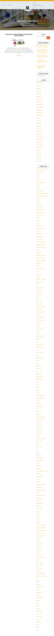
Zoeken (43, 34)
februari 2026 (40, 99)
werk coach (40, 616)
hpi (38, 349)
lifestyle (39, 414)
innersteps (40, 365)
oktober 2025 (40, 109)
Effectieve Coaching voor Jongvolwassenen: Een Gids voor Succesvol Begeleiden (43, 51)
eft (38, 298)
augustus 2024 (40, 147)
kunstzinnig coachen (41, 398)
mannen (39, 422)
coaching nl (40, 266)
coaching (39, 252)
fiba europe (40, 322)
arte (38, 177)
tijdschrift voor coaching (42, 576)
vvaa (38, 603)
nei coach (39, 446)
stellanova (39, 549)
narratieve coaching (41, 438)
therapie (39, 570)
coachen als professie (42, 241)
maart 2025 (40, 128)
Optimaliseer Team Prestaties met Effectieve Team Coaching (18, 34)
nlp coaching (40, 457)
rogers (39, 522)
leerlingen (39, 403)
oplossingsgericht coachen (43, 471)
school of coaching (41, 525)
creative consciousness (42, 279)
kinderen (39, 390)
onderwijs (39, 468)
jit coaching (40, 379)
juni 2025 (39, 120)
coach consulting (41, 228)
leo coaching (40, 406)
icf (38, 355)
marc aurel (40, 425)
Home (23, 18)
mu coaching (40, 433)
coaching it (40, 263)
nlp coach (39, 454)
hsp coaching (40, 352)
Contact (9, 5)
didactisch (40, 290)
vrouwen (39, 600)
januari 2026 (40, 101)
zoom (39, 624)
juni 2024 (39, 153)
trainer (39, 581)
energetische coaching (42, 306)
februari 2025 (40, 131)
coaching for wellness (42, 260)
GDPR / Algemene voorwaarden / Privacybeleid (38, 5)
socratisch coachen (41, 535)
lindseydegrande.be (29, 9)
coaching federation (41, 258)
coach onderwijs (41, 236)
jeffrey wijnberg (41, 376)
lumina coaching (41, 419)
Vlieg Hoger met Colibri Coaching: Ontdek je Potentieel (42, 67)
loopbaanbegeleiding (42, 417)
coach (39, 223)
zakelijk (39, 622)
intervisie (39, 368)
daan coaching (40, 287)
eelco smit (39, 295)
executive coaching (41, 317)
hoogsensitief (40, 344)
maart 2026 (40, 96)
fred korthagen (40, 336)
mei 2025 (39, 123)
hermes (39, 338)
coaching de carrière (42, 255)
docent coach (40, 293)
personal (39, 481)
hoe (38, 341)
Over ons (5, 5)
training (39, 584)
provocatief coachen (41, 495)
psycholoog (40, 500)
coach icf (39, 231)
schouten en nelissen (42, 530)
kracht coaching (41, 395)
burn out (39, 201)
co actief (39, 220)
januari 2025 (40, 134)
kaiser (39, 384)
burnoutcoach (40, 206)
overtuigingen (40, 476)
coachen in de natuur (42, 244)
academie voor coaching (42, 169)
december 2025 (41, 104)
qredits (39, 514)
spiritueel (39, 538)
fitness (39, 325)
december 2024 (41, 136)
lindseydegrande (17, 48)
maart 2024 (40, 161)
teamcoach (40, 565)
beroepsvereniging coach (42, 193)
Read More (18, 55)
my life (39, 436)
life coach (39, 411)
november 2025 (40, 107)
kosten (39, 392)
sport (38, 541)
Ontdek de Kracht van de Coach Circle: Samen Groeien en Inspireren (43, 56)
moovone (39, 430)
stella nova (40, 546)
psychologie (40, 498)
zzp (38, 630)
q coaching (40, 508)
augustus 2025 (40, 115)
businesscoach (40, 214)
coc (38, 271)
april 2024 (39, 158)
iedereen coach (41, 357)
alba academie (40, 171)
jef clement (40, 374)
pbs (38, 479)
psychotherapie (40, 503)
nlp (38, 452)
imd (38, 360)
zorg (38, 627)
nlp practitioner (40, 460)
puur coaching (40, 506)
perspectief (40, 487)
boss (38, 198)
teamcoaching (40, 568)
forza (39, 333)
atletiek (39, 185)
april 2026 (39, 93)
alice (38, 174)
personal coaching (41, 484)
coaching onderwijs (41, 268)
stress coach (40, 554)
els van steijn (40, 303)
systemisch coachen (41, 557)
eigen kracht (40, 301)
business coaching (41, 212)
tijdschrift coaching (41, 573)
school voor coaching (42, 527)
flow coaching (40, 328)
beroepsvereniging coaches (43, 196)
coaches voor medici (41, 247)
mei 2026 (39, 91)
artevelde (39, 179)
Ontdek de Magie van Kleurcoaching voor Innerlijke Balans (43, 62)
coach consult (40, 225)
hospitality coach (41, 347)
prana (39, 492)
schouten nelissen (41, 533)
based (39, 187)
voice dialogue (40, 597)
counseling (40, 274)
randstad (39, 516)
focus (39, 330)
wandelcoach (40, 611)
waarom (39, 608)
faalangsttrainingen (41, 320)
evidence (39, 314)
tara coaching (40, 562)
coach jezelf (40, 233)
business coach (41, 209)
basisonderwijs (40, 190)
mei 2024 (39, 155)
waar (38, 605)
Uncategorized (40, 587)
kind (38, 387)
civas (38, 217)
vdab (38, 589)
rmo (38, 519)
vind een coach (40, 592)
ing (38, 363)
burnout (39, 204)
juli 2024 (39, 150)
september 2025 (41, 112)
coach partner (40, 239)
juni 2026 (39, 88)
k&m (38, 382)
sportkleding (40, 543)
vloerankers (40, 595)
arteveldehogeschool (42, 182)
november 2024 (40, 139)
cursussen (40, 282)
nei (38, 444)
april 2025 (39, 126)
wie (38, 619)
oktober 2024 (40, 142)
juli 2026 (39, 85)
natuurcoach (40, 441)
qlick (38, 511)
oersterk (39, 465)
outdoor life (40, 473)
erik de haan (40, 309)
